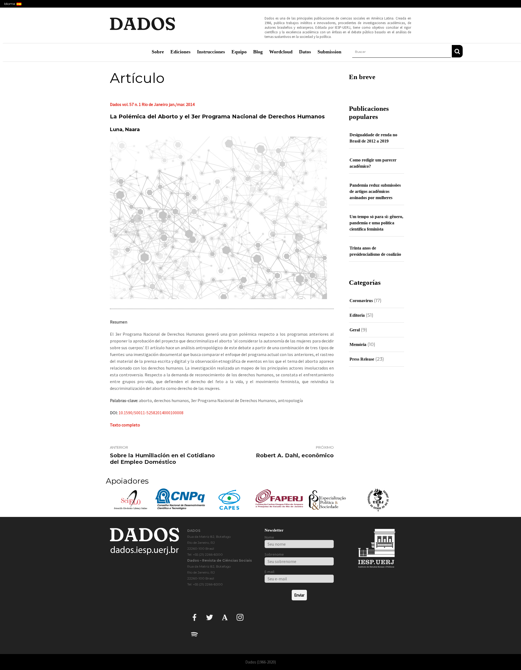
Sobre (158, 51)
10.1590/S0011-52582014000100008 (151, 412)
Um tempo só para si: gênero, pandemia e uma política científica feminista (376, 222)
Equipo (239, 51)
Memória (358, 344)
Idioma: (10, 4)
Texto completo (125, 425)
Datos (305, 51)
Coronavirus (361, 300)
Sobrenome (274, 554)
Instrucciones (211, 51)
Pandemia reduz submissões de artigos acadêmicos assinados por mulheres (375, 191)
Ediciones (180, 51)
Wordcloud (281, 51)
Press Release (362, 359)
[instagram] (240, 617)
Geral (355, 330)
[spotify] (194, 634)
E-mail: (270, 571)
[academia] (225, 617)
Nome (269, 537)
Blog (258, 51)
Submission (329, 51)
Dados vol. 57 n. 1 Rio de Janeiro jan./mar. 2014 (152, 104)
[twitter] (210, 617)
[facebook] (194, 617)
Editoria (357, 315)
